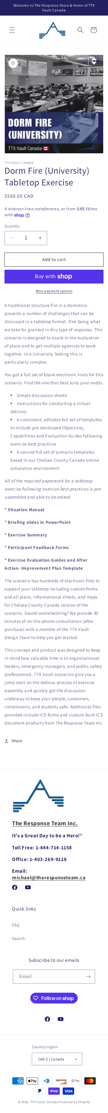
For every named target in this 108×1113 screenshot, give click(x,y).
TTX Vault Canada (44, 1102)
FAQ (16, 925)
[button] (12, 30)
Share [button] (16, 740)
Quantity (12, 226)
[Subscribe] (88, 977)
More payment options (54, 291)
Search (18, 938)
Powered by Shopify (74, 1102)
